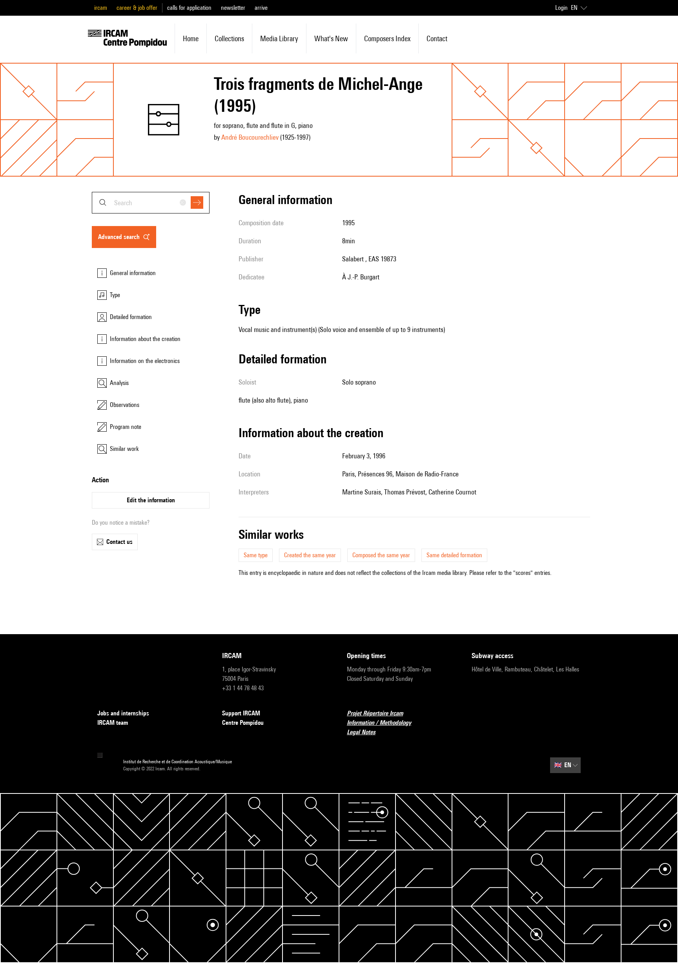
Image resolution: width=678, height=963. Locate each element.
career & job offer (137, 7)
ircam (100, 7)
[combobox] (151, 202)
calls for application (189, 7)
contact (436, 38)
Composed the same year (381, 555)
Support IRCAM (241, 713)
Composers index (387, 38)
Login (561, 7)
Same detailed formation (454, 555)
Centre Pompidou (243, 722)
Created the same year (310, 555)
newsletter (233, 7)
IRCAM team (112, 722)
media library (279, 38)
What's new (331, 38)
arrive (261, 7)
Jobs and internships (123, 713)
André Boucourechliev (250, 137)
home (191, 38)
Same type (256, 555)
